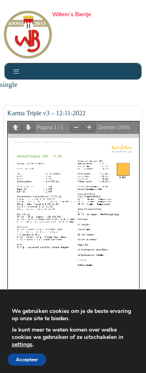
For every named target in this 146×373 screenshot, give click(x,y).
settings (22, 344)
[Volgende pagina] (28, 127)
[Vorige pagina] (15, 127)
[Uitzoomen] (76, 127)
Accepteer (27, 359)
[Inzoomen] (89, 127)
